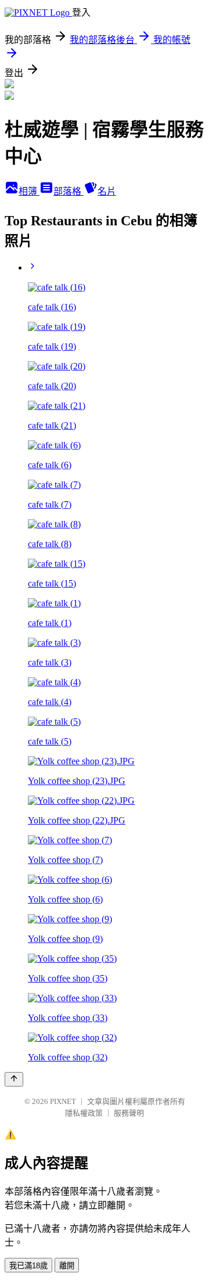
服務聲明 (129, 1113)
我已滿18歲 (28, 1265)
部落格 (68, 191)
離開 (66, 1265)
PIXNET (63, 1101)
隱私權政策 (84, 1113)
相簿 (29, 191)
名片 (107, 191)
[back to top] (14, 1079)
